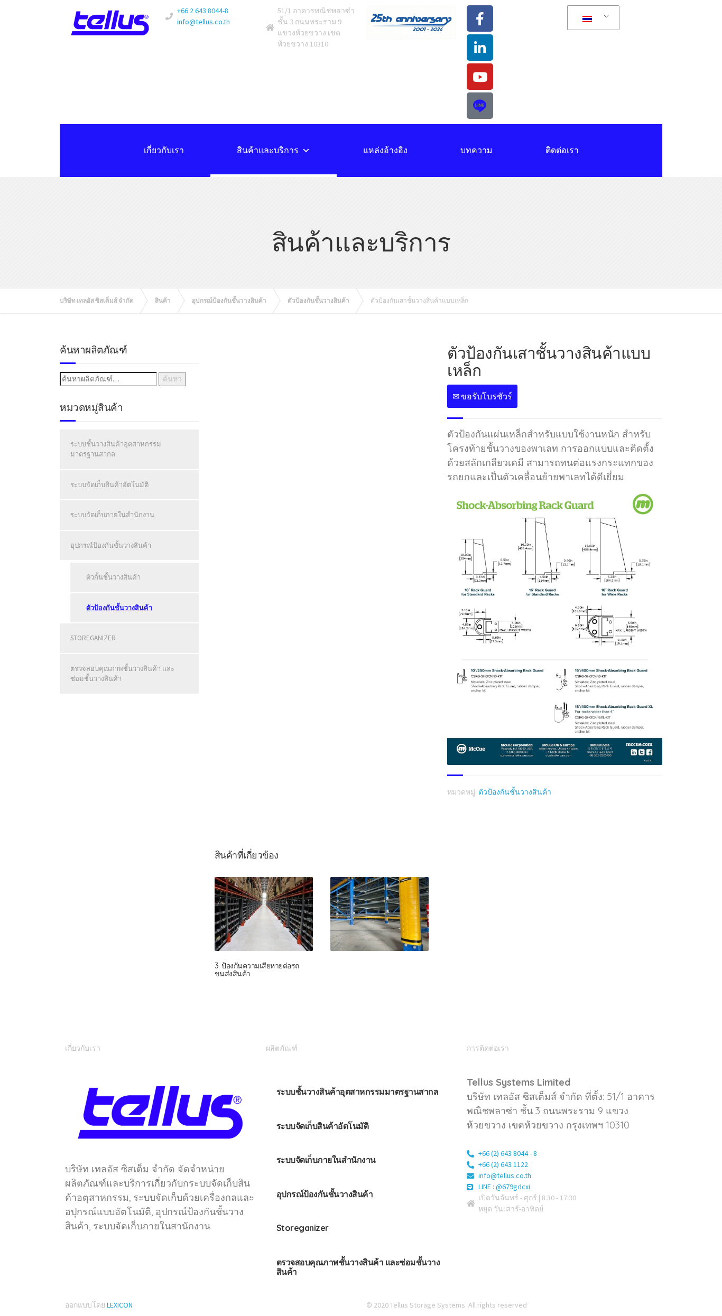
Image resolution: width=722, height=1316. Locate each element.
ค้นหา (172, 379)
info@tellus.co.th (203, 21)
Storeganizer (93, 637)
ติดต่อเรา (562, 150)
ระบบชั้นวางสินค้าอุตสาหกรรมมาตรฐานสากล (115, 449)
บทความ (476, 150)
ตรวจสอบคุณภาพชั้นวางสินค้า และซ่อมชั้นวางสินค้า (122, 674)
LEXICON (120, 1305)
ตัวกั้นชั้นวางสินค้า (113, 577)
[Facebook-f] (480, 18)
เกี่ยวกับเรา (164, 150)
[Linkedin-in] (480, 47)
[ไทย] (591, 18)
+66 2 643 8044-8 (202, 10)
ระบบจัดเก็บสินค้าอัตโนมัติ (109, 484)
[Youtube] (480, 76)
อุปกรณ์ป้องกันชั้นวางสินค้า (110, 545)
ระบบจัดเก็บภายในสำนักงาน (112, 514)
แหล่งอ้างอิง (385, 150)
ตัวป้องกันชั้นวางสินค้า (514, 792)
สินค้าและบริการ (268, 150)
